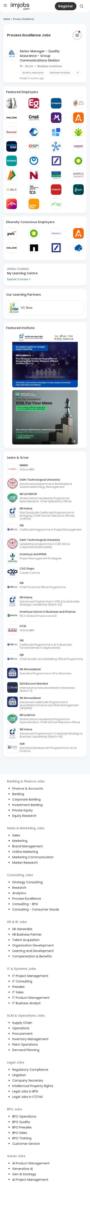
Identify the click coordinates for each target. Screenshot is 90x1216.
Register (65, 6)
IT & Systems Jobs (21, 969)
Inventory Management (30, 1039)
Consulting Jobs (20, 875)
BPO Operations (24, 1116)
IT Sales (18, 992)
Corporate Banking (26, 799)
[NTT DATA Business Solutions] (33, 160)
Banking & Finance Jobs (26, 781)
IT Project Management (30, 976)
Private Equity (22, 810)
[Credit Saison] (56, 175)
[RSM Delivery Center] (11, 146)
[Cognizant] (33, 132)
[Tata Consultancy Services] (33, 189)
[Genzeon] (56, 146)
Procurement (22, 1033)
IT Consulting (22, 981)
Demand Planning (25, 1050)
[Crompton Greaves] (56, 103)
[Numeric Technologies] (33, 175)
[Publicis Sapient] (78, 175)
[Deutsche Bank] (56, 160)
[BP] (33, 233)
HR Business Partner (27, 934)
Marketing (19, 841)
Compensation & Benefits (32, 956)
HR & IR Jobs (17, 922)
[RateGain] (56, 233)
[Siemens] (11, 160)
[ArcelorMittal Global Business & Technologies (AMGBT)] (11, 203)
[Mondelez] (56, 117)
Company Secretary (27, 1080)
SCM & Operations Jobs (26, 1015)
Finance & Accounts (27, 788)
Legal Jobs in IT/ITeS (27, 1097)
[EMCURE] (11, 132)
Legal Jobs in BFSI (25, 1091)
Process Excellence (26, 898)
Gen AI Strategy (24, 1174)
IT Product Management (31, 998)
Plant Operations (25, 1044)
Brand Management (27, 846)
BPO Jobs (14, 1109)
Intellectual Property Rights (32, 1086)
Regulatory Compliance (30, 1069)
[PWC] (11, 233)
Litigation (19, 1075)
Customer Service (26, 1143)
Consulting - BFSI (25, 904)
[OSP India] (33, 146)
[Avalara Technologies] (78, 117)
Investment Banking (27, 805)
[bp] (78, 160)
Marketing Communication (33, 857)
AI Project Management (30, 1179)
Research (19, 887)
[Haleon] (11, 117)
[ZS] (78, 103)
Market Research (25, 862)
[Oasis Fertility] (78, 146)
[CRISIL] (33, 117)
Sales (16, 835)
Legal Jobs (15, 1062)
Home (6, 19)
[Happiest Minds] (78, 132)
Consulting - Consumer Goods (35, 909)
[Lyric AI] (78, 189)
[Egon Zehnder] (33, 103)
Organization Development (33, 945)
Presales (18, 987)
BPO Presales (22, 1127)
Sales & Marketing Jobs (25, 828)
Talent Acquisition (26, 940)
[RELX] (11, 189)
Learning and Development (33, 951)
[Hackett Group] (56, 132)
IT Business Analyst (26, 1003)
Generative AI (22, 1169)
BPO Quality (21, 1122)
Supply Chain (22, 1023)
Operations (20, 1028)
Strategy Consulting (27, 882)
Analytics (19, 893)
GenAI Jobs (16, 1156)
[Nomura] (56, 189)
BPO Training (21, 1138)
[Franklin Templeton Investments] (11, 103)
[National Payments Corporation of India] (11, 175)
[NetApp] (33, 247)
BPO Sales (19, 1133)
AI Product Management (31, 1163)
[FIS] (56, 203)
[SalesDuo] (33, 203)
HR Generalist (22, 929)
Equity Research (24, 816)
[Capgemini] (78, 247)
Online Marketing (25, 852)
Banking (18, 794)
